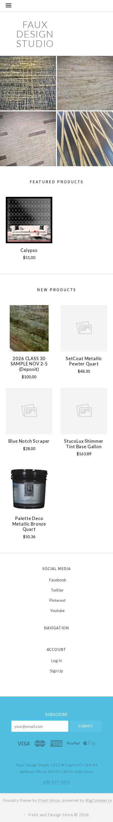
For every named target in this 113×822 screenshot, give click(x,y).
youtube (57, 610)
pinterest (57, 600)
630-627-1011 (56, 782)
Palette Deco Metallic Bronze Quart (29, 524)
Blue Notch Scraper (29, 441)
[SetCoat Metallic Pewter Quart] (83, 328)
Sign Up (56, 670)
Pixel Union (49, 800)
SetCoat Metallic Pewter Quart (84, 361)
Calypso (29, 250)
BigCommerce (98, 800)
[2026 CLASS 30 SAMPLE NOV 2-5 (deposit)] (29, 328)
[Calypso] (29, 220)
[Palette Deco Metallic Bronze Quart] (29, 488)
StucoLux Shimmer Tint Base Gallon (84, 444)
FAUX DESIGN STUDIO (35, 34)
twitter (57, 590)
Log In (56, 660)
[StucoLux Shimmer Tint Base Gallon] (83, 411)
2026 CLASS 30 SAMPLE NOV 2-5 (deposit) (29, 364)
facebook (57, 579)
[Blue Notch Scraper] (29, 411)
